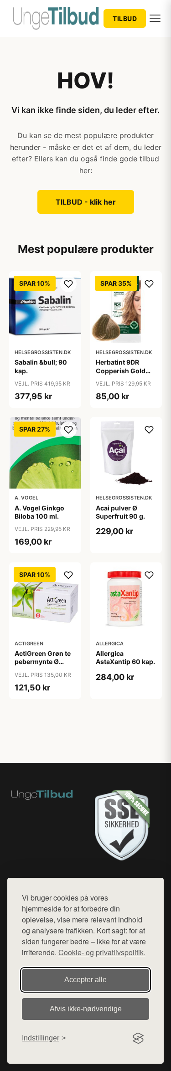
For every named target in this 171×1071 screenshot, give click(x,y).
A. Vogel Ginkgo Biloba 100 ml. (39, 512)
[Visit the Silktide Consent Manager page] (138, 1038)
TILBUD (125, 18)
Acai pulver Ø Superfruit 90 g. (120, 512)
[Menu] (155, 18)
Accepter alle (85, 979)
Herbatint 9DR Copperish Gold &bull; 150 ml (120, 370)
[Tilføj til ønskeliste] (68, 284)
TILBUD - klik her (86, 201)
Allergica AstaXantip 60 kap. (125, 657)
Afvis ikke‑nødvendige (86, 1009)
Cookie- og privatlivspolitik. (101, 952)
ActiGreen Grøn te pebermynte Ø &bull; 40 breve (43, 661)
